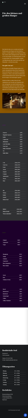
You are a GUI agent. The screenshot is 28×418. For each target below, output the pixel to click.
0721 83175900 (9, 358)
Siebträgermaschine (15, 54)
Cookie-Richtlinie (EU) (7, 397)
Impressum (4, 399)
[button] (25, 3)
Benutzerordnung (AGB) (7, 394)
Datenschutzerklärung (6, 396)
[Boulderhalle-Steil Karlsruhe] (4, 4)
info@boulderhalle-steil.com (11, 360)
